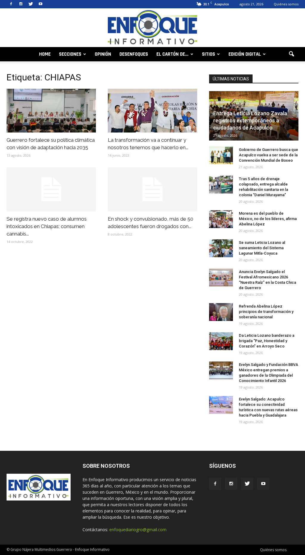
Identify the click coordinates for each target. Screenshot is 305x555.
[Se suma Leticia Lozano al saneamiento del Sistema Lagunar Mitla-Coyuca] (221, 248)
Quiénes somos (286, 4)
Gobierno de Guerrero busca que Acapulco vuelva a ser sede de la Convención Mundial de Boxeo (268, 155)
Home (45, 54)
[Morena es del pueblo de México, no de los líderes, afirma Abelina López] (221, 219)
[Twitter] (30, 4)
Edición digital (244, 54)
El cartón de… (172, 54)
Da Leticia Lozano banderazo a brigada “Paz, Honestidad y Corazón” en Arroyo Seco (266, 340)
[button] (291, 54)
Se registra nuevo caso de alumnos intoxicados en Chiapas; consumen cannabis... (47, 226)
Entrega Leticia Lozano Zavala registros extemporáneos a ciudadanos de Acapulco (250, 120)
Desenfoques (133, 54)
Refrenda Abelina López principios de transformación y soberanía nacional (266, 311)
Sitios (208, 54)
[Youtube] (40, 4)
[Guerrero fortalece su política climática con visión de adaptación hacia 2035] (51, 110)
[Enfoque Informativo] (152, 28)
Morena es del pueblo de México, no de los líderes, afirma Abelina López (268, 218)
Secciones (70, 54)
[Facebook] (11, 4)
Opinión (103, 54)
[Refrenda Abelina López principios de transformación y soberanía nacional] (221, 312)
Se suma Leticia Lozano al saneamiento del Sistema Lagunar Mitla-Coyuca (262, 247)
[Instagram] (20, 4)
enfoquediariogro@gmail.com (137, 529)
